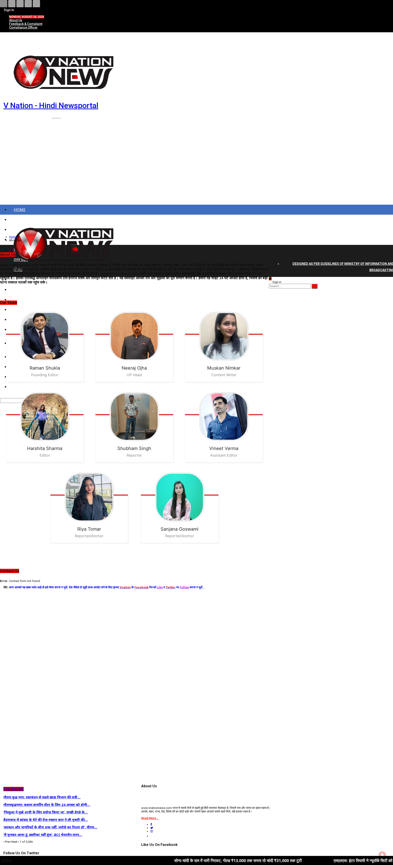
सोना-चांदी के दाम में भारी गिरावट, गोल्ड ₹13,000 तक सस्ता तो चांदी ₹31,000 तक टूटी (191, 860)
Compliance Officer (23, 27)
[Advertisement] (196, 170)
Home (19, 209)
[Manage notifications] (382, 855)
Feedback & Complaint (25, 24)
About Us (15, 20)
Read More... (150, 818)
